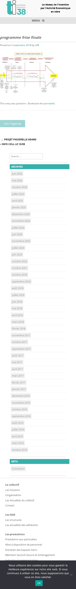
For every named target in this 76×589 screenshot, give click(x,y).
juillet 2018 (18, 295)
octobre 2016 (19, 409)
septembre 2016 (21, 416)
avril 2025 (17, 200)
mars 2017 (18, 375)
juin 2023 (17, 254)
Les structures (13, 520)
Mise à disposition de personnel (23, 544)
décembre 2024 (21, 214)
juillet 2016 (18, 429)
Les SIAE (10, 514)
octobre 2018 (19, 274)
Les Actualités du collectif (19, 500)
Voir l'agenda (12, 123)
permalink (49, 103)
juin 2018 (17, 301)
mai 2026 (17, 180)
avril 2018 (17, 315)
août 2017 (17, 355)
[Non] (71, 575)
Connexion (18, 468)
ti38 (37, 45)
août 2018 (17, 288)
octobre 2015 (19, 450)
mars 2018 (18, 322)
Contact (9, 505)
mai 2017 (17, 362)
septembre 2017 (21, 349)
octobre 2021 (19, 268)
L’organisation (13, 495)
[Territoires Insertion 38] (16, 13)
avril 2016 (17, 436)
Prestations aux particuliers (21, 539)
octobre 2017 (19, 342)
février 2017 (18, 382)
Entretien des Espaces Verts (21, 550)
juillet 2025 (18, 194)
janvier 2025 (19, 207)
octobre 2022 (19, 261)
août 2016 (17, 423)
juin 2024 (17, 234)
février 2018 (18, 328)
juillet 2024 (18, 227)
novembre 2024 (21, 221)
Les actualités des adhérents (21, 525)
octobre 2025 (19, 187)
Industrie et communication (21, 560)
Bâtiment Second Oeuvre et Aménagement (30, 555)
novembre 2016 (21, 402)
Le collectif (12, 484)
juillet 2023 (18, 248)
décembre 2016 (21, 396)
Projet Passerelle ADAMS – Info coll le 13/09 (18, 142)
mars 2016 (18, 443)
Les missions (12, 490)
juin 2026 (17, 173)
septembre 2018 (21, 281)
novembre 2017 (21, 335)
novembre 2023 (21, 241)
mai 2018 (17, 308)
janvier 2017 (19, 389)
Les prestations (15, 534)
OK (39, 583)
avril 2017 (17, 369)
